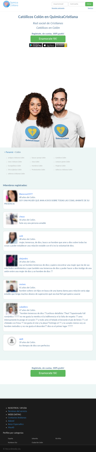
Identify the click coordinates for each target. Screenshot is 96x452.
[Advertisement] (48, 65)
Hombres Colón (37, 166)
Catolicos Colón (61, 158)
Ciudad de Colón (37, 443)
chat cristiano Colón (15, 162)
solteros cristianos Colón (16, 174)
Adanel (11, 421)
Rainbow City (12, 443)
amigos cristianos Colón (16, 158)
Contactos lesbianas (17, 418)
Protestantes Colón (38, 170)
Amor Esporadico (16, 424)
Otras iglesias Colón (15, 170)
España (10, 439)
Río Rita (58, 439)
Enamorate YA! (48, 38)
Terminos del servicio (17, 411)
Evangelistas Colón (14, 166)
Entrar (89, 4)
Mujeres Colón (61, 166)
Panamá (9, 152)
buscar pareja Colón (39, 158)
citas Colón (35, 162)
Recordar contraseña (58, 8)
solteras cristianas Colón (64, 170)
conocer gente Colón (63, 162)
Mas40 (11, 427)
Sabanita (35, 439)
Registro (90, 8)
